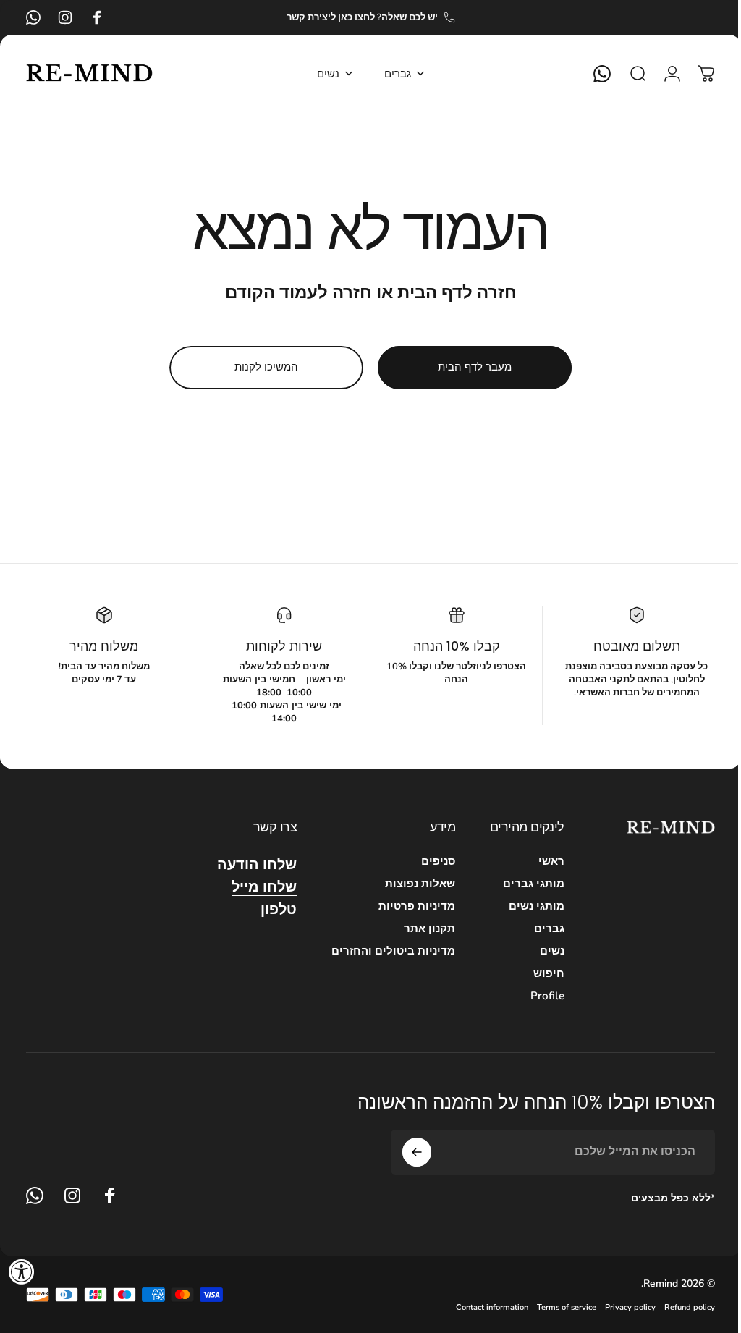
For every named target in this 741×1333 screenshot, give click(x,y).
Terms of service (555, 1307)
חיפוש (538, 974)
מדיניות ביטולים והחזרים (382, 951)
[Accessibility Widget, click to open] (21, 1271)
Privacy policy (619, 1307)
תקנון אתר (418, 929)
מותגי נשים (526, 906)
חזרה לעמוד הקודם (292, 292)
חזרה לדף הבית (451, 292)
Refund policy (678, 1307)
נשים (541, 951)
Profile (537, 996)
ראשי (541, 861)
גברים (538, 929)
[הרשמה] (405, 1152)
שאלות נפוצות (409, 884)
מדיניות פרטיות (406, 906)
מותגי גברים (523, 884)
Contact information (481, 1307)
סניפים (427, 861)
